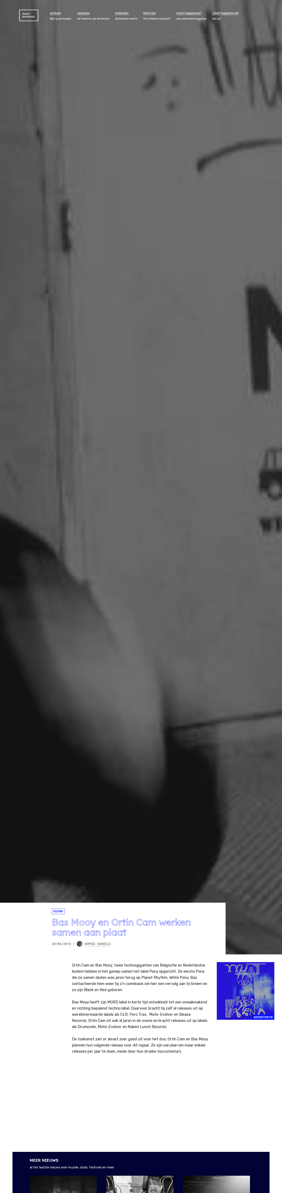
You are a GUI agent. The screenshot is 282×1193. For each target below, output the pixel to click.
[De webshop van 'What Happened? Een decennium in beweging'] (245, 991)
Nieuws (58, 911)
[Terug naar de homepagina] (28, 15)
